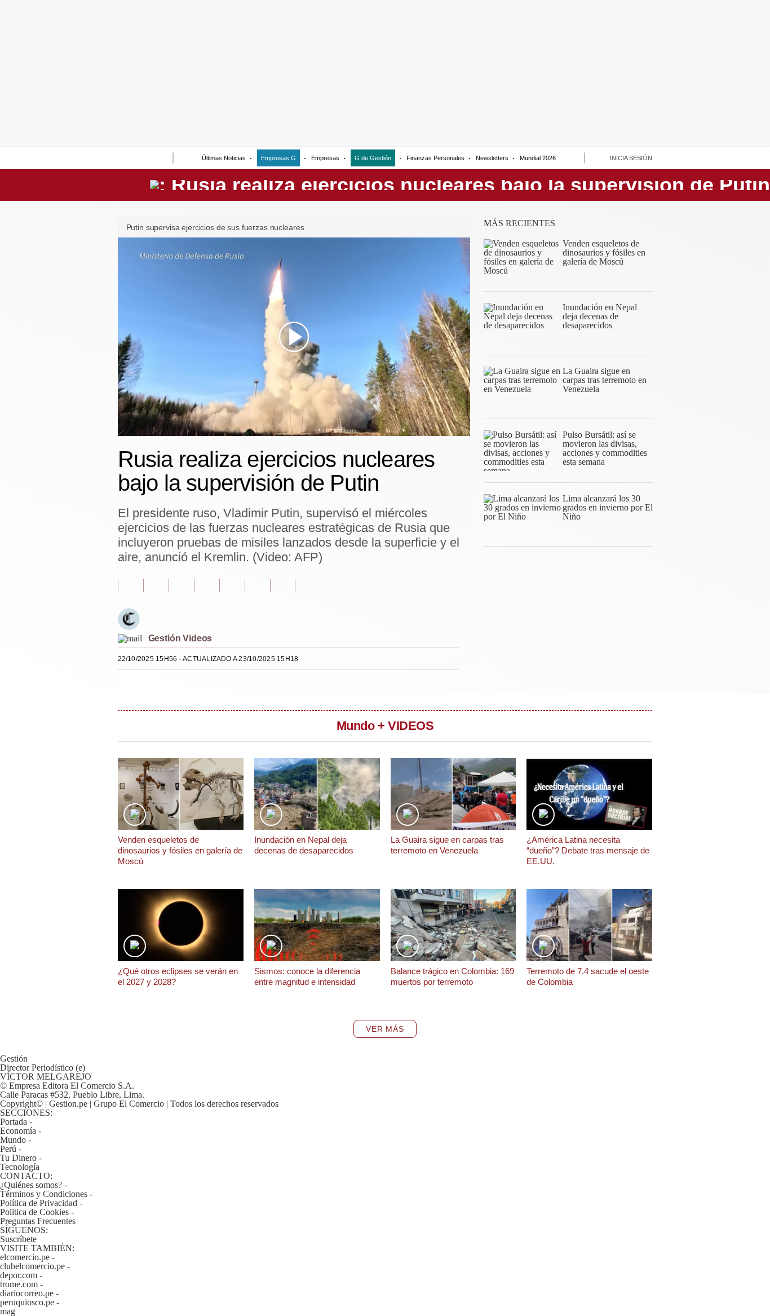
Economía (18, 1130)
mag (7, 1311)
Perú (8, 1149)
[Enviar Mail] (130, 638)
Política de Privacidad (38, 1203)
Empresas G (278, 158)
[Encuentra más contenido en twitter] (181, 585)
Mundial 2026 (538, 158)
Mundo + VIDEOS (385, 726)
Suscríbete (18, 1239)
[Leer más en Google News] (130, 585)
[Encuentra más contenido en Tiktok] (257, 585)
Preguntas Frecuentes (38, 1221)
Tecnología (19, 1167)
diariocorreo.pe (27, 1293)
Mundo (13, 1140)
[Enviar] (144, 159)
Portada (13, 1121)
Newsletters (492, 158)
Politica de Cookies (34, 1212)
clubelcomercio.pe (32, 1266)
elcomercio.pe (25, 1257)
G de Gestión (373, 158)
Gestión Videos (180, 638)
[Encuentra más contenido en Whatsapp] (232, 585)
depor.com (18, 1275)
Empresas (325, 158)
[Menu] (121, 159)
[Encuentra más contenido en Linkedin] (206, 585)
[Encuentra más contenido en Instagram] (282, 585)
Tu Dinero (18, 1158)
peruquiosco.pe (27, 1302)
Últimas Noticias (224, 158)
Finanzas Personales (435, 158)
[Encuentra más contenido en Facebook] (156, 585)
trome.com (19, 1284)
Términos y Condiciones (43, 1194)
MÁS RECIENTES (519, 223)
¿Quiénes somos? (31, 1185)
